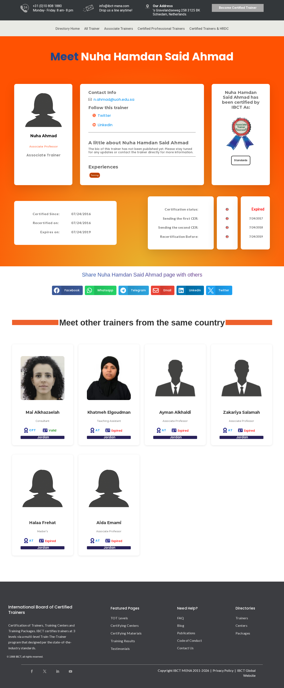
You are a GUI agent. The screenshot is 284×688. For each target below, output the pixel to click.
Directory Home (68, 29)
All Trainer (92, 29)
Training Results (123, 641)
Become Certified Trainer (238, 8)
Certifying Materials (126, 633)
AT (97, 430)
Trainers (242, 618)
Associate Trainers (118, 29)
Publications (186, 633)
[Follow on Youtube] (70, 671)
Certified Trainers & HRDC (209, 29)
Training (95, 175)
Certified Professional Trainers (161, 29)
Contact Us (185, 648)
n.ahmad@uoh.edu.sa (114, 99)
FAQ (180, 618)
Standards (240, 160)
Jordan (43, 437)
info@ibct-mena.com (114, 6)
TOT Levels (119, 618)
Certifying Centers (125, 625)
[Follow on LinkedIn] (57, 671)
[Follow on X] (44, 671)
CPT (32, 430)
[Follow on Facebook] (31, 671)
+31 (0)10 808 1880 (47, 6)
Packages (243, 633)
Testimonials (120, 649)
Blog (180, 625)
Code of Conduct (189, 640)
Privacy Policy (223, 670)
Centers (242, 625)
